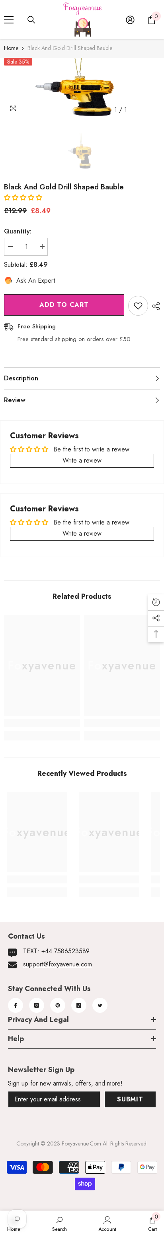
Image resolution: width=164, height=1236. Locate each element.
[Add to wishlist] (138, 306)
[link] (42, 723)
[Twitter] (99, 1005)
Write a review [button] (82, 460)
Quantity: (17, 231)
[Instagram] (36, 1005)
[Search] (31, 20)
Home (11, 48)
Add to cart (64, 304)
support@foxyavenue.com (57, 964)
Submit (130, 1099)
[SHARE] (154, 306)
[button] (23, 197)
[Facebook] (15, 1005)
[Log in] (130, 20)
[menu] (9, 20)
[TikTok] (78, 1005)
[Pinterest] (57, 1005)
